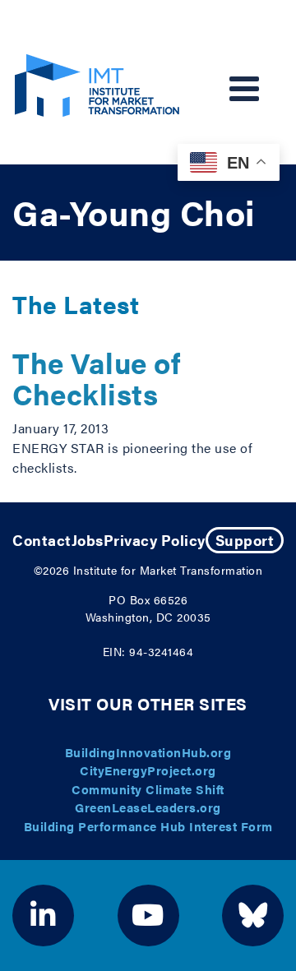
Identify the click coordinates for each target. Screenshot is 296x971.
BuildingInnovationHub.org (148, 752)
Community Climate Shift (148, 789)
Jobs (88, 539)
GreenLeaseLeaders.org (148, 807)
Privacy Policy (155, 539)
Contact (42, 539)
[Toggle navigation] (244, 88)
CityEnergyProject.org (148, 770)
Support (245, 539)
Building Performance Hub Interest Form (148, 826)
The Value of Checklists (96, 378)
